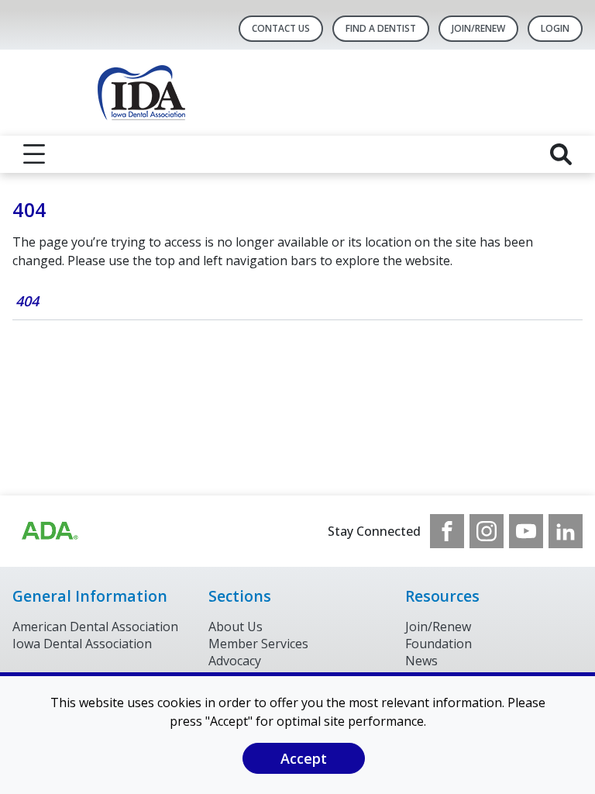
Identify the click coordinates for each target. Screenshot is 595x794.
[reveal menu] (34, 154)
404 (27, 301)
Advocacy (234, 660)
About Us (235, 626)
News (421, 660)
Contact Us (281, 28)
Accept (303, 758)
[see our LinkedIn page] (566, 531)
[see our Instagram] (486, 531)
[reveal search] (561, 154)
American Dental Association (95, 626)
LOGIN (555, 28)
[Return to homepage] (298, 92)
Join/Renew (478, 28)
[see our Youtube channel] (526, 531)
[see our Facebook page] (447, 531)
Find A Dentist (381, 28)
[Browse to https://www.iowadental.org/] (48, 531)
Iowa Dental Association (82, 643)
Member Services (258, 643)
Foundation (438, 643)
